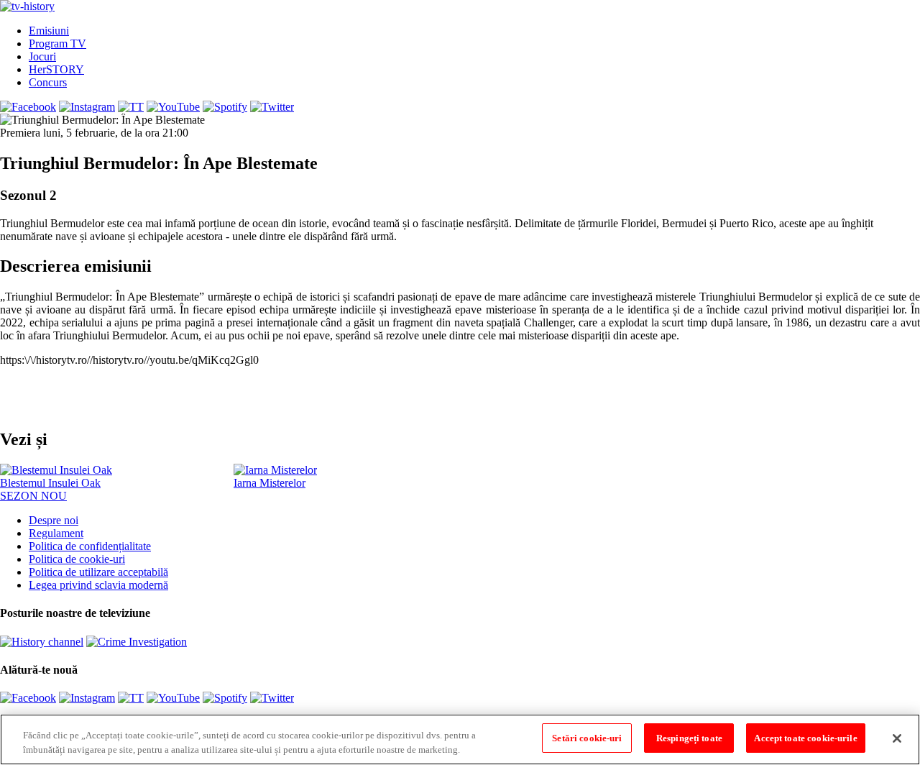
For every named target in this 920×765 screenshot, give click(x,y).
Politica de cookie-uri (77, 559)
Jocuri (42, 56)
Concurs (48, 82)
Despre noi (53, 520)
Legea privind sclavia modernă (98, 585)
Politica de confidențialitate (90, 546)
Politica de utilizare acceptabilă (98, 572)
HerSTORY (56, 69)
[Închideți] (897, 738)
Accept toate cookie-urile (805, 738)
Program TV (57, 43)
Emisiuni (49, 30)
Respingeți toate (689, 738)
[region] (460, 739)
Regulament (56, 533)
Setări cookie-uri (587, 738)
